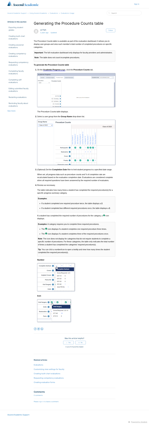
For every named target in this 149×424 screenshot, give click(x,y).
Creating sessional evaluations (16, 46)
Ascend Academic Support (17, 13)
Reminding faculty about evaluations (18, 104)
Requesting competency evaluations (18, 63)
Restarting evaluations (18, 97)
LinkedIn (42, 328)
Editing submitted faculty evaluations (19, 89)
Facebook (35, 328)
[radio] (68, 342)
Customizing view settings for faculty (49, 369)
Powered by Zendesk (139, 422)
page (54, 70)
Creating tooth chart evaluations (17, 37)
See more (11, 111)
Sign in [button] (136, 4)
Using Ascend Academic (38, 13)
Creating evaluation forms (44, 382)
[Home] (23, 5)
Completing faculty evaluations (16, 72)
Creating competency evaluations (17, 54)
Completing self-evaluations (15, 81)
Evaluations (54, 13)
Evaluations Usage (67, 13)
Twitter (38, 328)
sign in (41, 401)
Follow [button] (110, 30)
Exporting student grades (16, 28)
